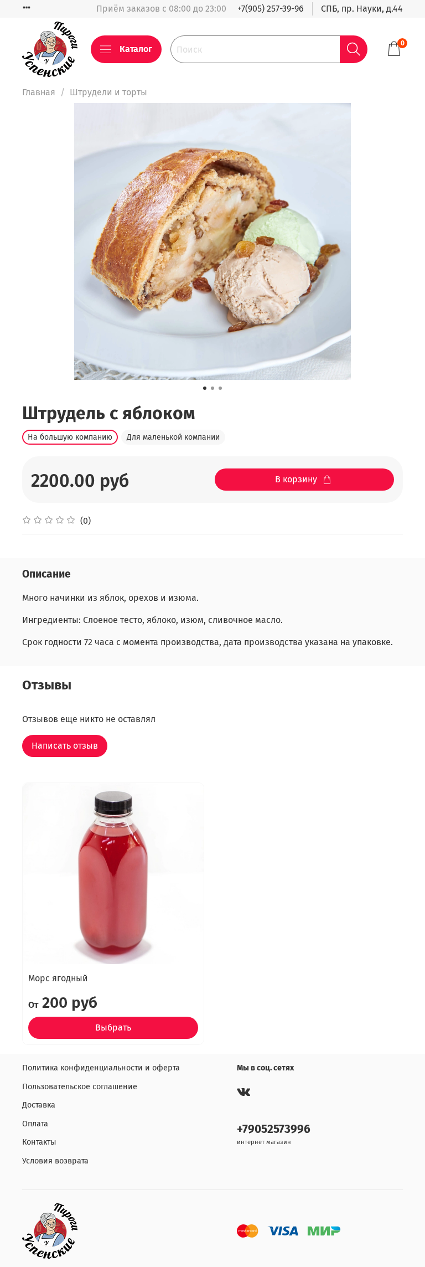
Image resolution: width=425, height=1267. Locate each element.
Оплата (35, 1124)
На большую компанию (70, 437)
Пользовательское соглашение (79, 1086)
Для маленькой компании (173, 437)
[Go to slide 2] (212, 388)
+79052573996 (273, 1129)
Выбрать (113, 1027)
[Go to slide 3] (220, 388)
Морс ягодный (58, 978)
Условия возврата (55, 1161)
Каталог (136, 49)
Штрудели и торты (108, 92)
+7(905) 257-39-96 (270, 8)
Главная (38, 92)
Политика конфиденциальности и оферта (101, 1068)
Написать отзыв (65, 745)
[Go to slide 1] (204, 388)
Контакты (39, 1142)
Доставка (38, 1105)
